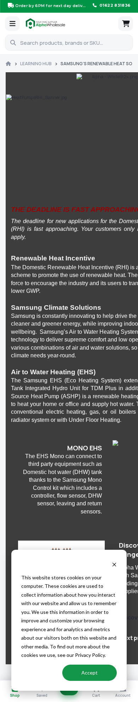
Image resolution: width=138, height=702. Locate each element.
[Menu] (12, 23)
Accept (89, 673)
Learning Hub (36, 64)
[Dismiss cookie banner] (114, 564)
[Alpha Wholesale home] (70, 23)
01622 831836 (114, 5)
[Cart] (125, 23)
